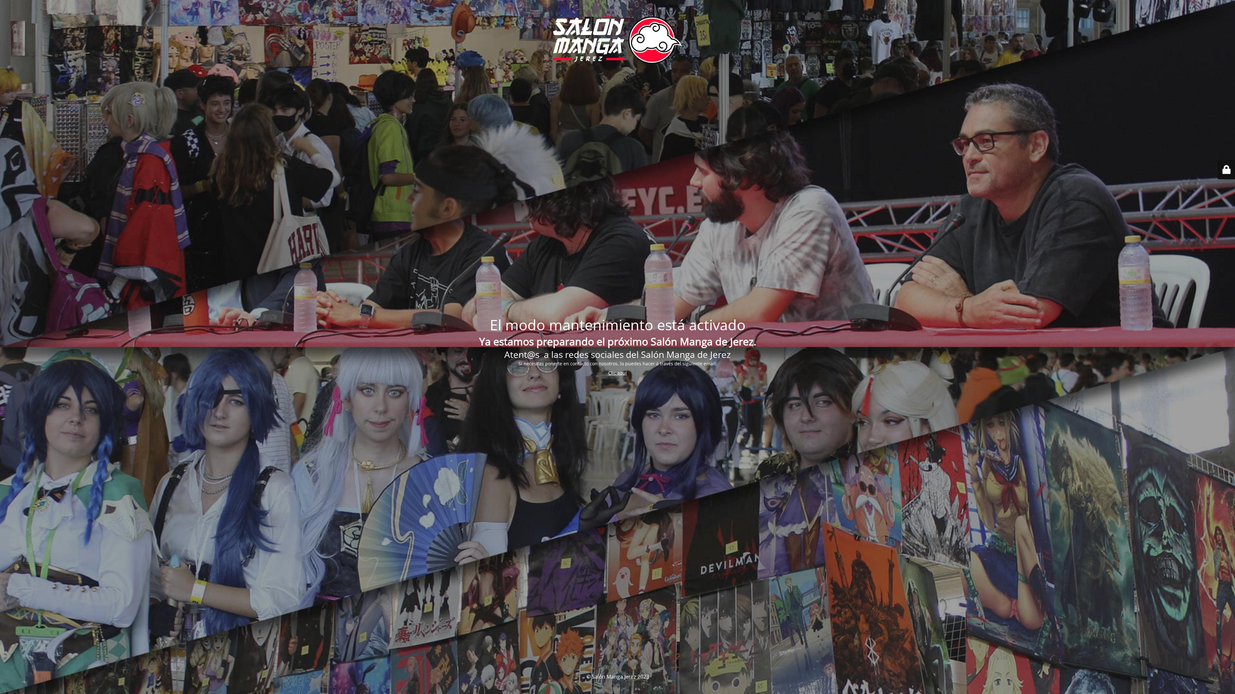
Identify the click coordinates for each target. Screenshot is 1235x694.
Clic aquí (617, 373)
